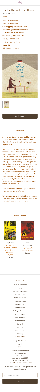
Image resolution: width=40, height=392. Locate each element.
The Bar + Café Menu (20, 291)
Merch (20, 344)
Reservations (20, 321)
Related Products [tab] (20, 215)
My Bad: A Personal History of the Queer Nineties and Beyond (10, 250)
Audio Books (20, 308)
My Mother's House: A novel (28, 249)
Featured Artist (20, 301)
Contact (20, 324)
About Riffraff (20, 330)
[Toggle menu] (3, 3)
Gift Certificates (20, 298)
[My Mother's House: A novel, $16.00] (27, 230)
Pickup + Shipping (20, 311)
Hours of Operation (20, 285)
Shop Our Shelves (20, 341)
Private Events (20, 317)
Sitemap (20, 334)
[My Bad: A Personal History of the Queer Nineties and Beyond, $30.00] (10, 230)
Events (20, 288)
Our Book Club (20, 294)
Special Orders (20, 304)
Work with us (20, 314)
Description (20, 130)
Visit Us (20, 327)
